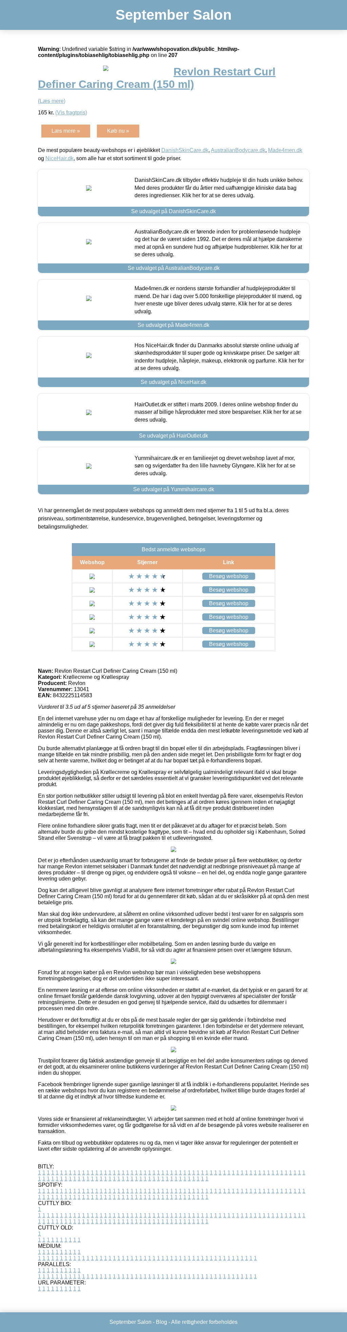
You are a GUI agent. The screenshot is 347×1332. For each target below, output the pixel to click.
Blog (161, 1322)
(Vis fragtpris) (71, 112)
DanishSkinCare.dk (184, 150)
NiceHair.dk (59, 158)
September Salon (174, 15)
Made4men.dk (285, 150)
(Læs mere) (51, 101)
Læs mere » (66, 131)
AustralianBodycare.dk (238, 150)
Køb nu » (118, 131)
